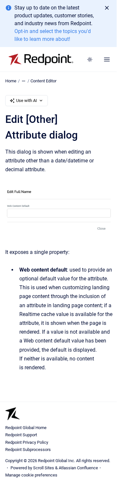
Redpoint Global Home (26, 427)
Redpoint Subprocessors (28, 449)
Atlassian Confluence (78, 467)
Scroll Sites (43, 467)
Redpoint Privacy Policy (26, 442)
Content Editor (43, 80)
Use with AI (26, 100)
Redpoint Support (21, 434)
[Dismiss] (107, 8)
